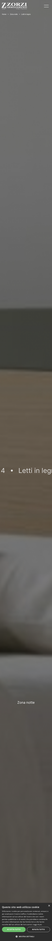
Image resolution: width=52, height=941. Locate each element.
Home (4, 14)
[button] (26, 936)
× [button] (49, 906)
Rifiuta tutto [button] (38, 929)
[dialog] (26, 922)
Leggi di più (37, 924)
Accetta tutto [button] (14, 929)
